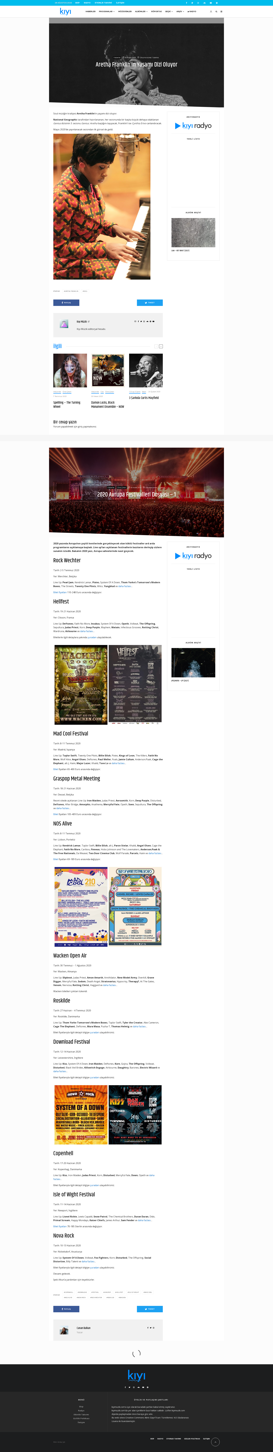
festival (95, 1292)
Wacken (123, 1297)
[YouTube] (211, 3)
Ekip (77, 3)
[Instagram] (198, 3)
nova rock (82, 1297)
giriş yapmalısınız (87, 426)
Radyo (87, 3)
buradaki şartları (145, 1406)
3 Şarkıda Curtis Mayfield (144, 398)
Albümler (140, 11)
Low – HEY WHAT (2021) (180, 250)
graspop (107, 1292)
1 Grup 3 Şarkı (134, 392)
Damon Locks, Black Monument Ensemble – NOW (107, 405)
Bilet (55, 769)
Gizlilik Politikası (81, 1418)
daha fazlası (124, 586)
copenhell (69, 1292)
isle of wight (134, 1292)
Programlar (105, 11)
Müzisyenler (125, 11)
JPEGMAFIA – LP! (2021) (180, 680)
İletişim (120, 3)
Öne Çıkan (67, 392)
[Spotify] (217, 3)
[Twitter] (192, 3)
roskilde (110, 1297)
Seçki (168, 11)
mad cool (148, 1292)
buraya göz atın (144, 1414)
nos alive (68, 1297)
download (83, 1292)
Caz (102, 392)
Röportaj (156, 11)
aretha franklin (71, 291)
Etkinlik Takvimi (103, 3)
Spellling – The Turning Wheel (66, 405)
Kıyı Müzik (82, 322)
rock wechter (96, 1297)
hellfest (119, 1292)
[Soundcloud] (204, 3)
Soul (85, 291)
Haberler (91, 11)
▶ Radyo (192, 11)
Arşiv (179, 11)
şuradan (92, 637)
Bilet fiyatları (60, 592)
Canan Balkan (83, 1328)
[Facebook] (186, 3)
